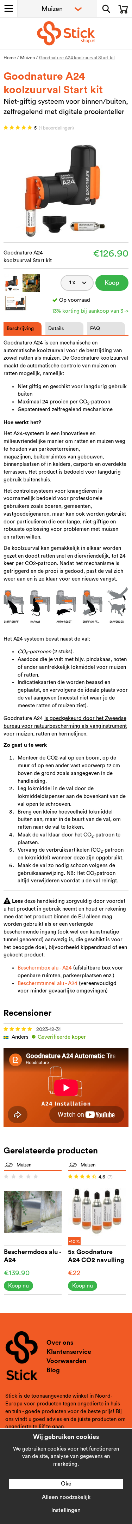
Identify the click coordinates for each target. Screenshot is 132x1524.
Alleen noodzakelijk (66, 1497)
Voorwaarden (66, 1361)
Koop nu (112, 285)
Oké (66, 1484)
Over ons (59, 1342)
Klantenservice (68, 1352)
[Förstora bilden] (66, 188)
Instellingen (66, 1510)
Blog (53, 1370)
